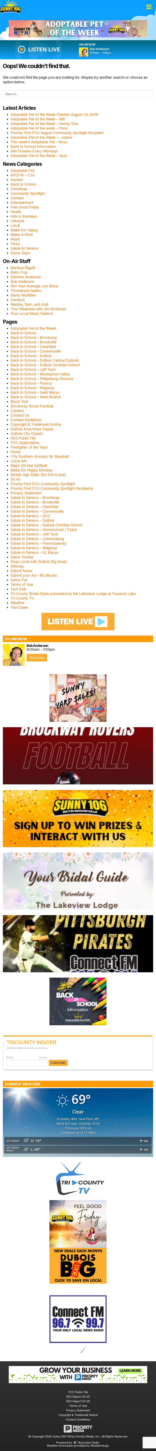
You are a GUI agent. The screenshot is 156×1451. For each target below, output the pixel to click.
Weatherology (99, 1445)
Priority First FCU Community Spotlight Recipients (51, 488)
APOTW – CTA (22, 175)
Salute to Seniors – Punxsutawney (38, 543)
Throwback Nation (25, 291)
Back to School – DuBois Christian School (45, 365)
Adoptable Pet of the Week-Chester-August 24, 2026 (54, 114)
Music (15, 239)
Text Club (18, 589)
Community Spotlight (27, 193)
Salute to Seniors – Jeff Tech (34, 534)
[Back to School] (78, 1001)
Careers (17, 411)
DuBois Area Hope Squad (31, 429)
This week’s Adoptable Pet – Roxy (39, 142)
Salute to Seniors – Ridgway (33, 548)
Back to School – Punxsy (31, 383)
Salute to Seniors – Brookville (34, 502)
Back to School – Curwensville (35, 351)
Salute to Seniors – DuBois (32, 520)
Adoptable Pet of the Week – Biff (37, 119)
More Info (36, 658)
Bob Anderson (22, 281)
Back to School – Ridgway (32, 388)
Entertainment (21, 202)
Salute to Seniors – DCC (30, 516)
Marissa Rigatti (22, 268)
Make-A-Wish (21, 234)
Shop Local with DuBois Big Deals (38, 562)
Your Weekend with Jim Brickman (38, 309)
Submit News (21, 571)
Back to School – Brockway (33, 337)
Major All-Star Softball (28, 465)
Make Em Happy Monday (31, 470)
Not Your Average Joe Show (34, 286)
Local (15, 225)
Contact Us (19, 415)
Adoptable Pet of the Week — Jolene (41, 137)
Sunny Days (20, 253)
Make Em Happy (24, 230)
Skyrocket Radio (88, 1442)
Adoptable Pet (22, 170)
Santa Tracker (22, 557)
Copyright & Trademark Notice (35, 424)
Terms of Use (21, 584)
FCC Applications (24, 443)
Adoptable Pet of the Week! (33, 328)
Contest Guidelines (25, 420)
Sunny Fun (18, 580)
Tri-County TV (22, 598)
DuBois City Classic (26, 433)
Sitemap (17, 566)
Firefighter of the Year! (29, 447)
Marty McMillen (23, 295)
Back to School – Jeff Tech (33, 369)
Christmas (18, 189)
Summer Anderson (25, 277)
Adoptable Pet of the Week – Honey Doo (44, 124)
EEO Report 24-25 (78, 1396)
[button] (149, 7)
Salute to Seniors (24, 248)
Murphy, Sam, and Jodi (29, 304)
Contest (17, 198)
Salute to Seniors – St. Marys (34, 552)
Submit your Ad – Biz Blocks (33, 575)
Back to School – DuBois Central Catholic (44, 360)
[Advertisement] (78, 28)
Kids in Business (23, 216)
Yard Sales (19, 607)
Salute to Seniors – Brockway (35, 497)
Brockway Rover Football (31, 406)
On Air (15, 479)
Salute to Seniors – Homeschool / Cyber (43, 529)
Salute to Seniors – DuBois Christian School (46, 525)
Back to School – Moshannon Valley (40, 374)
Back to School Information (33, 146)
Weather (17, 603)
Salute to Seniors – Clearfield (34, 507)
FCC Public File (78, 1392)
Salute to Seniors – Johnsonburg (37, 539)
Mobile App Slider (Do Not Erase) (38, 475)
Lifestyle (17, 221)
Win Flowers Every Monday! (34, 151)
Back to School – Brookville (33, 342)
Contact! (17, 300)
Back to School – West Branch (35, 397)
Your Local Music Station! (31, 313)
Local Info (18, 461)
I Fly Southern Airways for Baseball (39, 456)
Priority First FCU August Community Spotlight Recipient (56, 133)
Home (15, 452)
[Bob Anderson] (88, 52)
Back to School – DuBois (31, 356)
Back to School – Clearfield (33, 347)
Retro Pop (19, 272)
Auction (16, 180)
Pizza (15, 244)
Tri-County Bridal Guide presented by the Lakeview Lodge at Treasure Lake (73, 594)
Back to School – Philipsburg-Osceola (41, 379)
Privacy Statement (25, 493)
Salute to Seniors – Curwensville (37, 511)
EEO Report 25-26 (78, 1401)
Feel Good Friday (24, 207)
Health (15, 212)
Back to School (23, 184)
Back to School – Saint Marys (35, 392)
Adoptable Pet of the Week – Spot (38, 156)
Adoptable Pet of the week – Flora (39, 128)
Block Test (19, 401)
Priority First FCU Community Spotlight (42, 484)
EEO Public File (23, 438)
